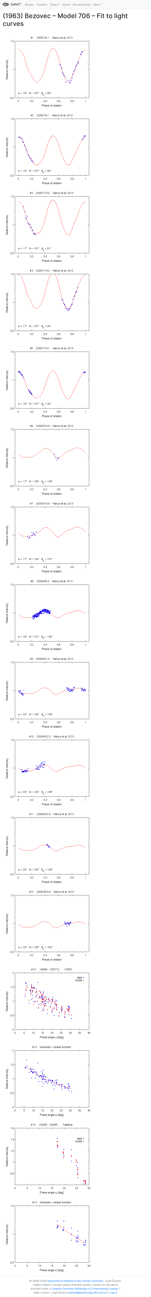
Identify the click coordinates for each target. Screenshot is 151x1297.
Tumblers (41, 4)
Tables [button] (54, 4)
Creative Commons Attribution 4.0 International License (84, 1288)
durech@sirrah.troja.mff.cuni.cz (87, 1292)
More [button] (97, 4)
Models (29, 4)
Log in (113, 1292)
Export (66, 4)
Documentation (82, 4)
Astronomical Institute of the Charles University (75, 1280)
